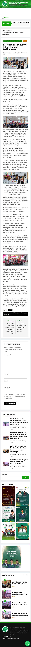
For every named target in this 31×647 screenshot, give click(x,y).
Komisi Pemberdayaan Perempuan (12, 41)
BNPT (10, 310)
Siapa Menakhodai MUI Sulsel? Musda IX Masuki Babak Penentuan (19, 594)
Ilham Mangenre (8, 53)
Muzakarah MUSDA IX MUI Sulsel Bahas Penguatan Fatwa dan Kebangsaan (20, 605)
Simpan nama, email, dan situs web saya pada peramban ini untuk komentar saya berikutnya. (14, 396)
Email (6, 381)
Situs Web (7, 387)
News (25, 41)
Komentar (7, 355)
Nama (6, 374)
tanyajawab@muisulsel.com (10, 638)
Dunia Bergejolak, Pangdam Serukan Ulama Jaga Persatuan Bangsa (19, 461)
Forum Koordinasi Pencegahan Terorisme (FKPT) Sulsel (15, 314)
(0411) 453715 (6, 636)
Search (4, 474)
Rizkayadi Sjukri (15, 427)
